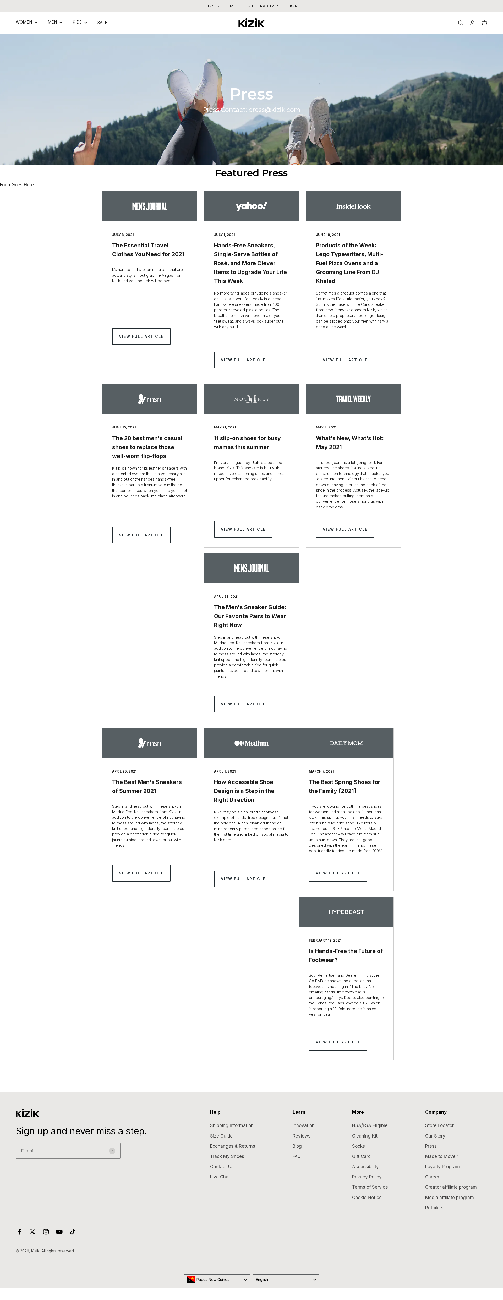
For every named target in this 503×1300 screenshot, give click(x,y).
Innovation (304, 1125)
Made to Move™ (441, 1156)
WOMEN (24, 22)
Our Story (435, 1136)
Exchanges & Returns (232, 1146)
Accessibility (365, 1166)
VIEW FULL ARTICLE (141, 336)
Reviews (301, 1136)
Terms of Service (370, 1187)
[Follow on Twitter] (32, 1231)
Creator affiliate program (451, 1187)
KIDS (77, 22)
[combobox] (217, 1279)
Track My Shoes (227, 1156)
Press (431, 1146)
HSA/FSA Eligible (369, 1125)
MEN (52, 22)
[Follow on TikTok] (72, 1231)
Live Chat (220, 1176)
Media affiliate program (449, 1197)
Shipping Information (232, 1125)
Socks (358, 1146)
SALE (102, 22)
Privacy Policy (367, 1176)
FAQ (297, 1156)
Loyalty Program (442, 1166)
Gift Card (361, 1156)
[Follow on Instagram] (46, 1231)
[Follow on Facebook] (19, 1231)
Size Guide (221, 1136)
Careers (433, 1176)
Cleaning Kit (365, 1136)
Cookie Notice (367, 1197)
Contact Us (222, 1166)
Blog (297, 1146)
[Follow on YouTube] (59, 1231)
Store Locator (439, 1125)
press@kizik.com (274, 109)
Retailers (434, 1207)
